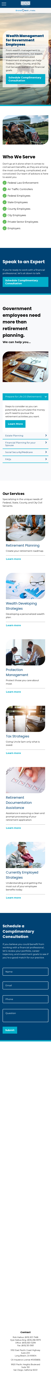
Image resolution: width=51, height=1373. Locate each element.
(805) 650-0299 (29, 1343)
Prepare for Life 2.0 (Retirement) (23, 396)
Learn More (15, 423)
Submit (10, 1030)
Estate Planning (14, 435)
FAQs (8, 459)
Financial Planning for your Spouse (20, 444)
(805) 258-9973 (34, 1340)
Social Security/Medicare (19, 452)
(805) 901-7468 (31, 1337)
